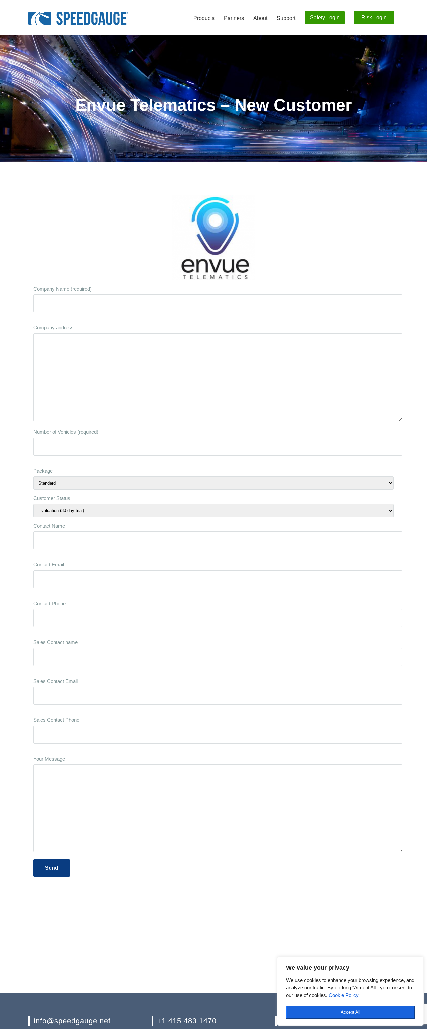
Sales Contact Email (55, 681)
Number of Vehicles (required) (65, 432)
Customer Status (51, 498)
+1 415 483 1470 (187, 1021)
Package (43, 471)
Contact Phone (49, 603)
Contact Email (48, 564)
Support (286, 18)
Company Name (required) (62, 289)
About (260, 18)
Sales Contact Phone (56, 720)
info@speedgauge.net (72, 1021)
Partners (234, 18)
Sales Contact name (55, 642)
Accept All (350, 1012)
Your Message (49, 759)
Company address (53, 327)
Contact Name (49, 526)
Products (204, 18)
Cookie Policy (344, 995)
